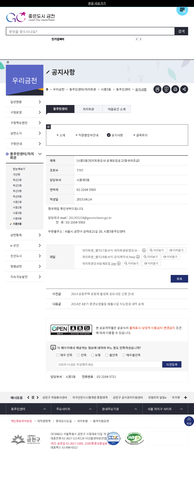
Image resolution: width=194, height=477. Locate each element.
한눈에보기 (19, 169)
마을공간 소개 (117, 109)
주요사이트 (63, 409)
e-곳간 (14, 245)
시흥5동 (17, 224)
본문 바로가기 (97, 3)
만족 (84, 355)
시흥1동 (17, 202)
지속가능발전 (18, 276)
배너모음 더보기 (185, 397)
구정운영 (16, 112)
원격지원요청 (101, 421)
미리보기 (158, 250)
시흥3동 (17, 213)
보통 (98, 355)
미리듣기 (178, 250)
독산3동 (17, 191)
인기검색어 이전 (137, 39)
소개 (62, 135)
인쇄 (175, 89)
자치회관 (88, 109)
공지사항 (117, 135)
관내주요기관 (110, 409)
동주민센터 (123, 89)
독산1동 (17, 180)
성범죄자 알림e (127, 397)
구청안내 (16, 143)
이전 (28, 397)
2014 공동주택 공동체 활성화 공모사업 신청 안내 (102, 293)
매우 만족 (66, 355)
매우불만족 (133, 355)
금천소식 (16, 133)
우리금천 (58, 89)
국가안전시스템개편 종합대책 (60, 397)
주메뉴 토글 (182, 10)
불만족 (113, 355)
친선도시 (16, 256)
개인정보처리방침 (21, 421)
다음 (37, 397)
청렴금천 (16, 266)
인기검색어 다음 (140, 39)
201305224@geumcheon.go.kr (90, 217)
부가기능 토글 (184, 89)
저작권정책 (44, 421)
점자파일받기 (166, 89)
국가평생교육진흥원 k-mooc (159, 397)
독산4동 (17, 196)
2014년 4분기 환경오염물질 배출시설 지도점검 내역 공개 (107, 304)
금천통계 (16, 235)
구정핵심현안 (18, 122)
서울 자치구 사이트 (160, 409)
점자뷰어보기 (157, 89)
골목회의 (142, 135)
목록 (179, 278)
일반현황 (16, 102)
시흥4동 (17, 218)
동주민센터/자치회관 (22, 156)
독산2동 (17, 185)
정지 (33, 397)
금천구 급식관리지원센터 (98, 397)
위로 (189, 423)
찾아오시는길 (64, 421)
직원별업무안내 (88, 135)
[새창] (134, 438)
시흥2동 (17, 207)
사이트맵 (82, 421)
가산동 (16, 174)
